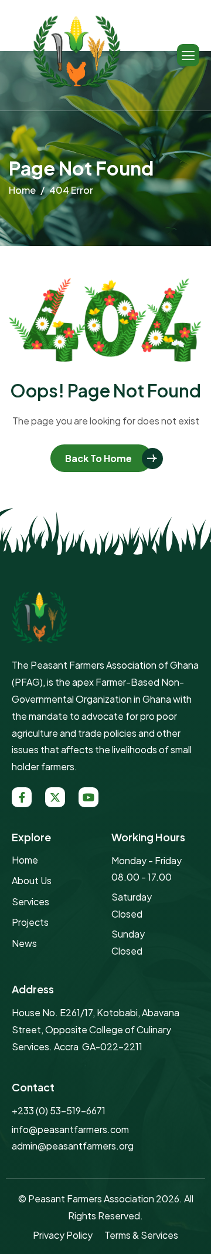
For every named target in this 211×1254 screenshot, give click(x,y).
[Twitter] (55, 797)
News (24, 943)
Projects (30, 922)
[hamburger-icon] (188, 55)
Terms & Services (141, 1235)
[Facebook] (22, 797)
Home (25, 860)
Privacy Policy (63, 1235)
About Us (32, 880)
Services (30, 901)
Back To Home (98, 458)
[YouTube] (88, 797)
